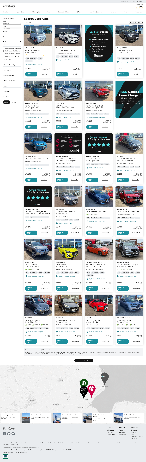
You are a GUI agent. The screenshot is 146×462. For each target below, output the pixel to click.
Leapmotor (123, 434)
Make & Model (9, 18)
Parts (125, 12)
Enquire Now (29, 74)
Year (5, 86)
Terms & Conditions (8, 452)
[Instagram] (8, 433)
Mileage (7, 91)
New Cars (6, 12)
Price (6, 32)
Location (7, 45)
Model (4, 26)
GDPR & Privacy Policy (21, 452)
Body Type (7, 70)
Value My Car (124, 1)
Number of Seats (10, 75)
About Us (138, 12)
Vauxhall (122, 432)
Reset (14, 102)
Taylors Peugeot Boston (13, 48)
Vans (48, 12)
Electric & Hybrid (63, 12)
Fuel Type (7, 60)
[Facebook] (4, 433)
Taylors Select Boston (12, 56)
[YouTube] (13, 433)
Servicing (113, 12)
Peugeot (122, 430)
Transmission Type (10, 65)
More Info (44, 74)
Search (6, 102)
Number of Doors (10, 81)
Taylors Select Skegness (13, 53)
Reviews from (139, 5)
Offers (79, 12)
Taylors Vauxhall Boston (13, 51)
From (4, 35)
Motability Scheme (95, 12)
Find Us (132, 1)
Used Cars (20, 12)
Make (4, 21)
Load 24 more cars (84, 360)
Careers (110, 432)
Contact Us (140, 1)
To (3, 39)
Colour (6, 96)
